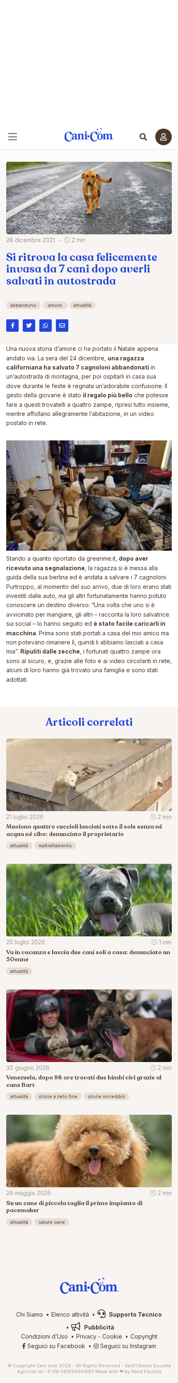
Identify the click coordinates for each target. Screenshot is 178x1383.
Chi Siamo (29, 1314)
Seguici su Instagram (127, 1345)
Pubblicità (98, 1327)
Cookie (112, 1336)
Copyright (143, 1336)
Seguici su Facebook (55, 1345)
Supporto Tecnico (135, 1314)
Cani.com (89, 135)
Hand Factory (146, 1371)
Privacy (86, 1336)
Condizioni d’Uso (44, 1336)
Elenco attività (70, 1314)
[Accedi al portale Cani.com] (163, 137)
